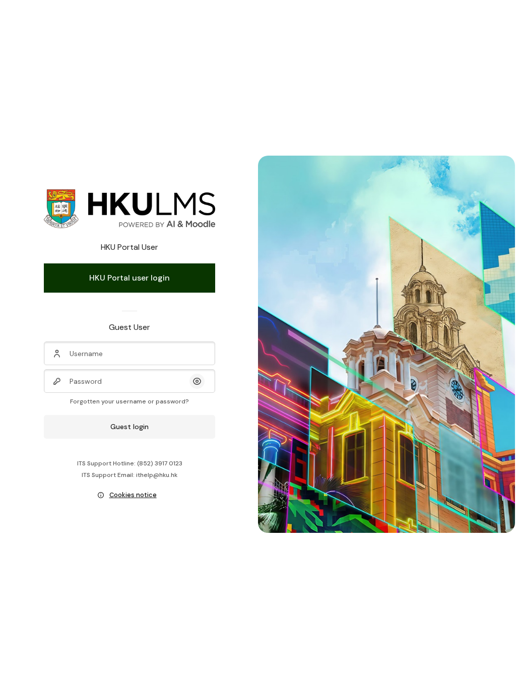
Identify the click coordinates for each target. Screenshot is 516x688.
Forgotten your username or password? (129, 401)
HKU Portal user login (129, 277)
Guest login (129, 426)
